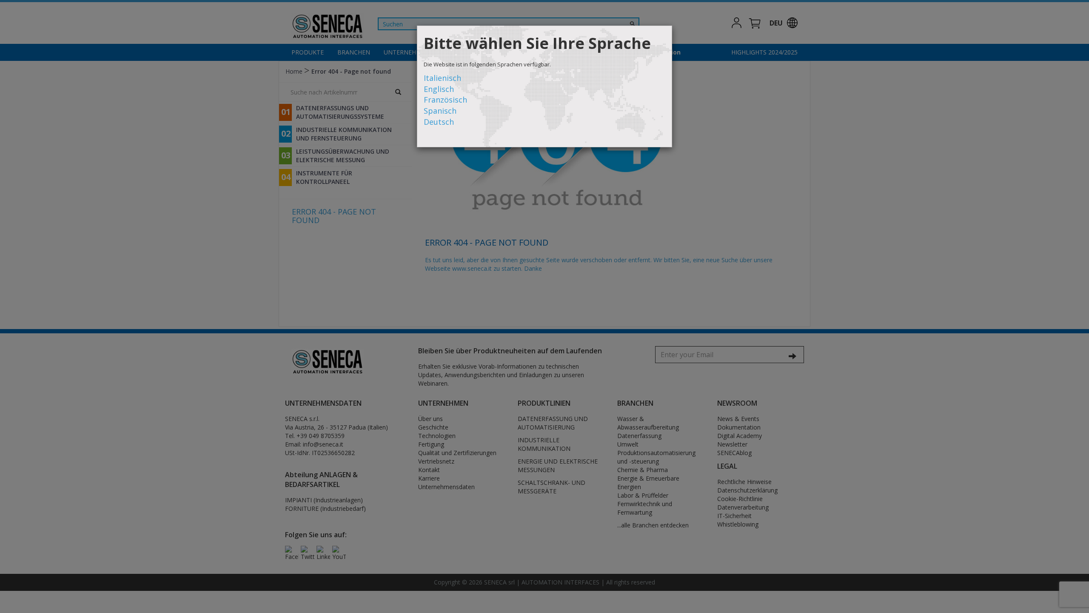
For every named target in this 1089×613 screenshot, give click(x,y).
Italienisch (442, 78)
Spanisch (440, 111)
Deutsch (439, 122)
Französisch (445, 100)
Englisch (439, 89)
